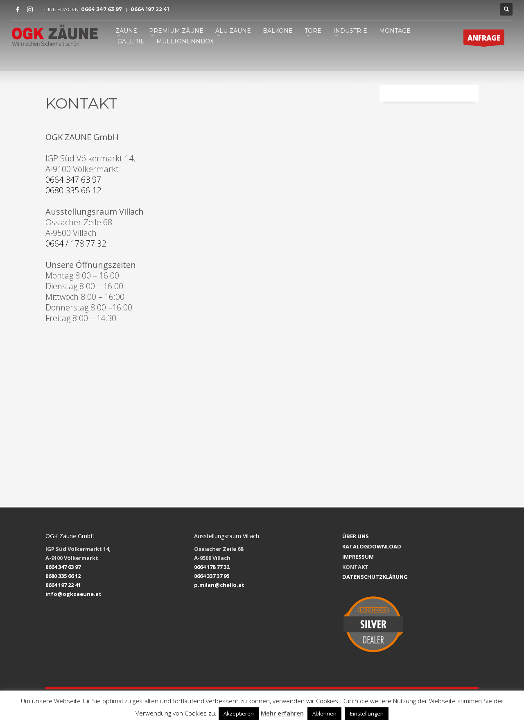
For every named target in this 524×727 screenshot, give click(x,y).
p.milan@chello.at (219, 585)
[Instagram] (30, 9)
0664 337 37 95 (211, 576)
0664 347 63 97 (103, 9)
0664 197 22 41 (149, 9)
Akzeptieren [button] (239, 713)
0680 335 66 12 (73, 190)
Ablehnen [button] (324, 713)
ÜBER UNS (355, 536)
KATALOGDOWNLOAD (371, 546)
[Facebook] (17, 9)
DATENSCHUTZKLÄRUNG (375, 576)
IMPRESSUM (358, 556)
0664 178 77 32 (211, 567)
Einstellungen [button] (367, 713)
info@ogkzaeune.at (73, 594)
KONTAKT (355, 567)
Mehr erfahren (282, 713)
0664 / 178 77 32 (75, 243)
